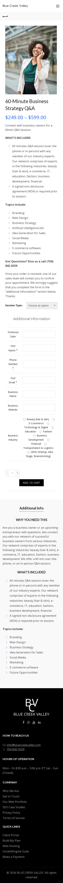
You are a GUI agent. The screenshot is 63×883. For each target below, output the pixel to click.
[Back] (5, 16)
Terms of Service (14, 818)
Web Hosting (11, 846)
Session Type (13, 305)
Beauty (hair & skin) (37, 419)
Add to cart (31, 482)
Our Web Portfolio (15, 802)
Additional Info (31, 508)
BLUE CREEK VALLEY (30, 873)
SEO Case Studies (14, 807)
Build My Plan (11, 840)
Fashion (47, 431)
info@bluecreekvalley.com (24, 745)
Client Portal (11, 835)
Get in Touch (11, 796)
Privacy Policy (11, 813)
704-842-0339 (15, 749)
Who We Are (11, 791)
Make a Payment (13, 857)
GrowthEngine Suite (16, 851)
